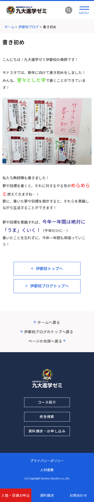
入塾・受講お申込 (15, 495)
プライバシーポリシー (47, 460)
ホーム (9, 26)
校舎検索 (47, 416)
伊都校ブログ (29, 26)
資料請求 (47, 495)
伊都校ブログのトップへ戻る (49, 331)
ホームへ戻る (48, 322)
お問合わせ (78, 495)
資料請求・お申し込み (47, 431)
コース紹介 (47, 402)
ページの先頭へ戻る (45, 340)
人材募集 (47, 469)
